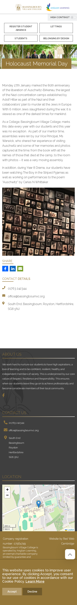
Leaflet (70, 529)
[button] (38, 504)
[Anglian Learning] (57, 7)
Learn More (35, 581)
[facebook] (4, 395)
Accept (12, 591)
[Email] (20, 268)
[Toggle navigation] (6, 7)
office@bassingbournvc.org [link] (26, 296)
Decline (32, 591)
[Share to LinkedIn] (13, 268)
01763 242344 (16, 423)
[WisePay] (23, 335)
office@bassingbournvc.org (24, 430)
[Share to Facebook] (5, 268)
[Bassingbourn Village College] (28, 7)
